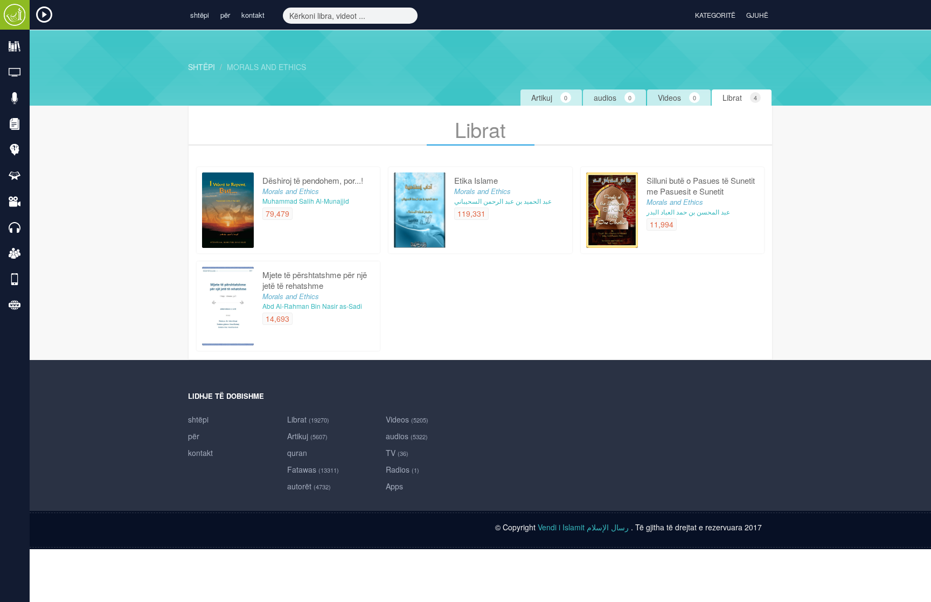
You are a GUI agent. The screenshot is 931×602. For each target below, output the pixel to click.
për (225, 15)
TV (397, 452)
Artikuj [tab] (549, 97)
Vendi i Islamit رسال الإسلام (584, 527)
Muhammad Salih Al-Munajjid (305, 200)
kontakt (253, 15)
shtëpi (199, 15)
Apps (394, 486)
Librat (308, 419)
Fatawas (313, 469)
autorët (309, 486)
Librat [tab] (739, 97)
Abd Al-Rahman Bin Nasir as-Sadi (312, 305)
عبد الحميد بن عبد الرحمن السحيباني (503, 200)
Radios (402, 469)
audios (407, 436)
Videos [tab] (677, 97)
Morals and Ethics (266, 66)
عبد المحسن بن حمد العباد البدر (688, 211)
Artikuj (307, 436)
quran (297, 452)
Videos (407, 419)
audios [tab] (612, 97)
